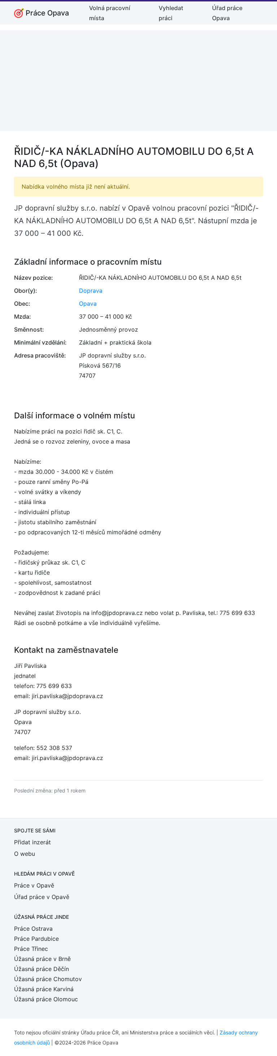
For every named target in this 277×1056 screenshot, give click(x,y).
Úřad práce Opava (227, 13)
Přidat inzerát (32, 842)
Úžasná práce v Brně (42, 958)
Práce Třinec (31, 948)
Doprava (90, 290)
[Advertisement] (138, 80)
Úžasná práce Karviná (44, 989)
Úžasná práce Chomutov (48, 979)
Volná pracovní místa (109, 13)
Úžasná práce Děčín (41, 968)
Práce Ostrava (33, 928)
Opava (88, 303)
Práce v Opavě (34, 885)
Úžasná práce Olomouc (46, 999)
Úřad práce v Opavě (41, 896)
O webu (24, 853)
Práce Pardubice (36, 938)
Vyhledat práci (171, 13)
